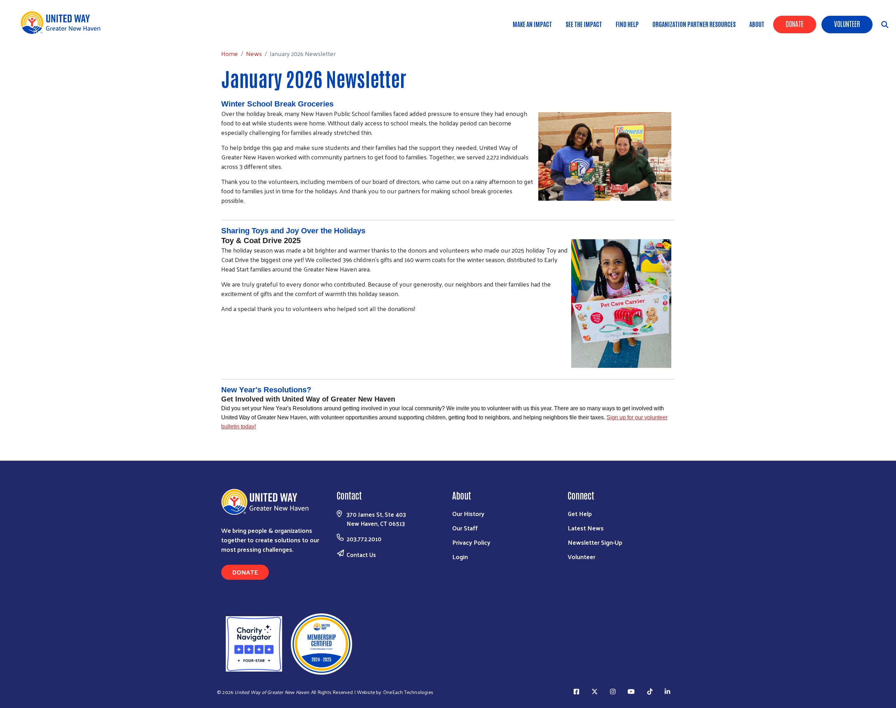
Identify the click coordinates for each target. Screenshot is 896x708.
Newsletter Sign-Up (595, 542)
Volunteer (847, 23)
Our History (468, 513)
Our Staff (465, 527)
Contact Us (361, 554)
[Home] (63, 22)
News (66, 31)
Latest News (586, 527)
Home (41, 31)
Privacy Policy (471, 542)
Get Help (580, 513)
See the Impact (584, 24)
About (756, 24)
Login (460, 556)
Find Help (627, 24)
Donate (795, 23)
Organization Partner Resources (694, 24)
